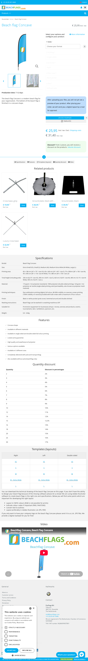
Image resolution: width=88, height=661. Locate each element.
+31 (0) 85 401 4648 (9, 2)
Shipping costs (75, 130)
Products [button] (5, 13)
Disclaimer (5, 603)
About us (5, 592)
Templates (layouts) (44, 162)
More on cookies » (79, 659)
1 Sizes (49, 42)
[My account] (81, 7)
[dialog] (19, 632)
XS (16, 462)
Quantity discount (60, 162)
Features (32, 162)
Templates (67, 121)
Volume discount (74, 147)
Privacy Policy (6, 600)
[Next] (40, 81)
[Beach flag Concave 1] (22, 51)
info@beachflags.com (52, 614)
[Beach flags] (44, 7)
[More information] (86, 118)
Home (11, 19)
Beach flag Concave (20, 19)
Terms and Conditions (9, 598)
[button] (19, 655)
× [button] (33, 608)
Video (72, 162)
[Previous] (3, 81)
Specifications (20, 162)
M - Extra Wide (15, 480)
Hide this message (66, 659)
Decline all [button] (27, 650)
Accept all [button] (11, 650)
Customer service (7, 595)
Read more (20, 623)
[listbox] (30, 608)
